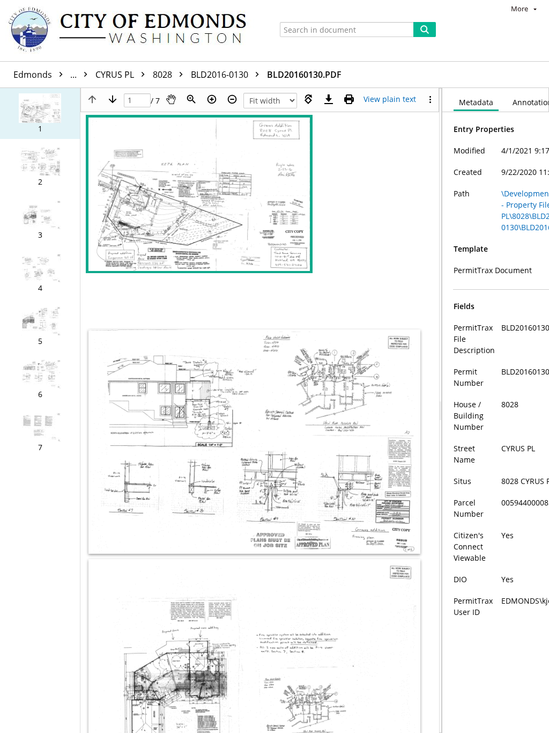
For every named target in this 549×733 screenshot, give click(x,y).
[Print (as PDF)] (349, 99)
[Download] (329, 99)
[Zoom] (191, 99)
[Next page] (112, 99)
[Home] (132, 30)
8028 (163, 74)
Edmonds (46, 74)
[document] (495, 410)
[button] (40, 113)
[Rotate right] (308, 99)
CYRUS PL (115, 74)
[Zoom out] (232, 99)
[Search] (424, 29)
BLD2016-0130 (220, 74)
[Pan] (171, 99)
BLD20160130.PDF (304, 74)
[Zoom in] (212, 99)
